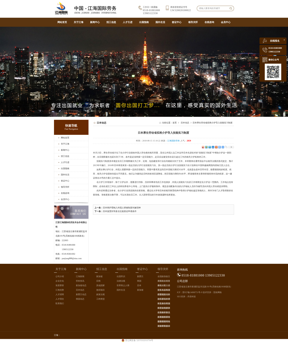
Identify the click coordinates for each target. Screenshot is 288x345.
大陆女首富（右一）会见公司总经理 (164, 326)
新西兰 (140, 276)
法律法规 (121, 281)
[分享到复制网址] (226, 147)
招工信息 (111, 22)
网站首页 (62, 22)
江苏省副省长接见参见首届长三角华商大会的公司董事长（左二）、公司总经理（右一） (164, 295)
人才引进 (127, 22)
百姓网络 (217, 292)
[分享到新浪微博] (203, 147)
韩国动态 (80, 299)
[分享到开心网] (216, 147)
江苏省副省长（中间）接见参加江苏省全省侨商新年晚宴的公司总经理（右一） (164, 308)
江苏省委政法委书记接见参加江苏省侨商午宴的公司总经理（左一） (164, 290)
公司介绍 (60, 276)
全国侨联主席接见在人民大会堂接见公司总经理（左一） (164, 286)
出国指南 (144, 22)
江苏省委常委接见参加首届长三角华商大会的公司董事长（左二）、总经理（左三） (164, 299)
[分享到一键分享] (222, 147)
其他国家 (100, 285)
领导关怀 (193, 22)
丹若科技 (191, 296)
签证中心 (177, 22)
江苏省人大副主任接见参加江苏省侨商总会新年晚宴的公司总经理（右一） (164, 304)
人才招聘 (60, 294)
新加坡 (99, 276)
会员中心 (226, 22)
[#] (144, 71)
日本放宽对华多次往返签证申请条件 (119, 211)
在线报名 (275, 40)
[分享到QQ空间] (206, 147)
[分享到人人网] (212, 147)
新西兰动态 (81, 294)
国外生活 (160, 22)
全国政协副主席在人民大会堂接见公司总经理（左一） (164, 281)
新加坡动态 (81, 285)
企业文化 (60, 281)
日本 (139, 285)
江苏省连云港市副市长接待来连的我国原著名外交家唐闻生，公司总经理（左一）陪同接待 (164, 322)
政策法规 (100, 294)
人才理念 (60, 299)
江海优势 (60, 290)
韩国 (139, 281)
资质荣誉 (60, 285)
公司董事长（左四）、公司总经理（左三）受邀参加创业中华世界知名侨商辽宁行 (164, 313)
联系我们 (60, 303)
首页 (174, 123)
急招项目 (100, 290)
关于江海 (78, 22)
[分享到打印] (219, 147)
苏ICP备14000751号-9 (192, 292)
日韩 (98, 281)
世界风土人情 (123, 285)
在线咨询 (209, 22)
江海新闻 (80, 276)
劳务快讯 (80, 281)
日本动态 (185, 123)
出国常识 (121, 276)
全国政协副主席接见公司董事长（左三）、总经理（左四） (164, 277)
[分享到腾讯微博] (209, 147)
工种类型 (100, 299)
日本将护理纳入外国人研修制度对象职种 (122, 208)
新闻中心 (95, 22)
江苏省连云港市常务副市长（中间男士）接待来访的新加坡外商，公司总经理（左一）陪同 (164, 317)
